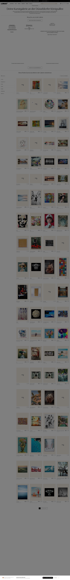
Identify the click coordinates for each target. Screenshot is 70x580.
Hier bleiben (55, 577)
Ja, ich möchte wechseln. (48, 577)
